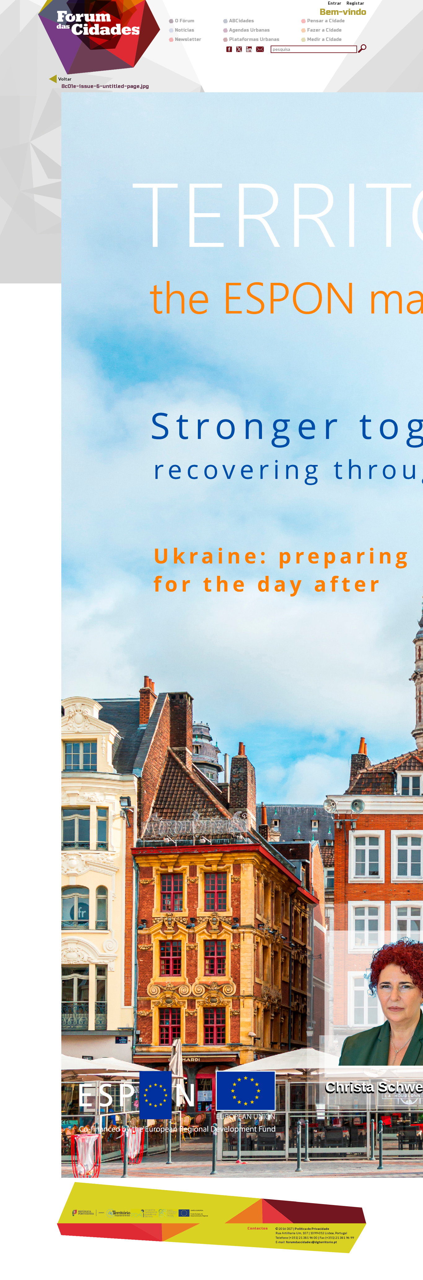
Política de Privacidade (312, 1228)
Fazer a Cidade (324, 30)
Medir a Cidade (324, 39)
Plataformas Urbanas (254, 39)
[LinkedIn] (249, 48)
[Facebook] (229, 48)
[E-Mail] (260, 48)
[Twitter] (239, 48)
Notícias (184, 30)
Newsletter (188, 39)
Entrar (334, 3)
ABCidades (241, 21)
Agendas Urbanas (249, 30)
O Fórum (184, 21)
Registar (355, 3)
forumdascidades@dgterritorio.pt (311, 1242)
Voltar (65, 78)
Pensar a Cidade (326, 21)
